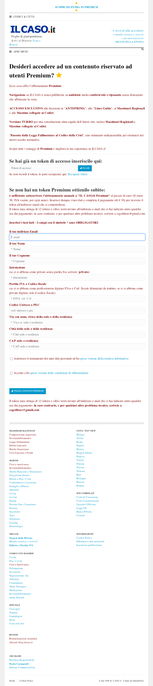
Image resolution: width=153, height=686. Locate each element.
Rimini (80, 485)
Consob (80, 515)
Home (12, 680)
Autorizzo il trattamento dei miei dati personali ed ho (71, 358)
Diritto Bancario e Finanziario (25, 471)
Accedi (86, 168)
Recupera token (78, 174)
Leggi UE (81, 508)
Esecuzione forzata (19, 475)
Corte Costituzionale (87, 500)
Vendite (13, 612)
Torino (80, 438)
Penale (12, 500)
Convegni (14, 608)
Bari (78, 474)
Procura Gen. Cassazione (22, 504)
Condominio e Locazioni (22, 482)
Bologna (81, 478)
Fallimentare (16, 568)
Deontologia (16, 526)
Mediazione (15, 590)
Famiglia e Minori (19, 486)
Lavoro (13, 497)
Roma (79, 441)
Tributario (14, 519)
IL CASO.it (115, 680)
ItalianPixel (138, 680)
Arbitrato (14, 489)
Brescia (80, 482)
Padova (80, 456)
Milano (80, 434)
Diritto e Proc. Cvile (20, 479)
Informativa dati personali (90, 541)
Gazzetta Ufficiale (86, 504)
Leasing (13, 522)
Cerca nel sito (16, 623)
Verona (80, 460)
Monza (80, 449)
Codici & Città (24, 16)
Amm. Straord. (17, 597)
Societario (14, 511)
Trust (12, 515)
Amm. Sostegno (17, 586)
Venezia (80, 471)
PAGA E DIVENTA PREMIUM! (29, 391)
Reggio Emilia (84, 452)
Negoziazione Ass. (19, 575)
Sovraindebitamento (20, 593)
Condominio (16, 582)
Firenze (80, 463)
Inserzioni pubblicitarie (89, 545)
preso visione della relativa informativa (104, 358)
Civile (12, 493)
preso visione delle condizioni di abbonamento (59, 373)
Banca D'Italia (84, 511)
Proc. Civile (15, 561)
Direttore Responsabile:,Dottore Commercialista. (22, 663)
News (12, 619)
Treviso (80, 467)
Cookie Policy (84, 537)
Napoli (80, 445)
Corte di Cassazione (87, 497)
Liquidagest (15, 616)
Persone (13, 508)
